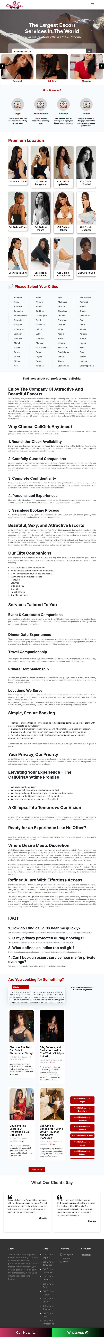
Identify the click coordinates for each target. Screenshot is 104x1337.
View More (37, 1169)
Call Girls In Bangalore (40, 183)
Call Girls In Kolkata (63, 228)
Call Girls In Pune (17, 227)
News (22, 1059)
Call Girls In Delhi (18, 272)
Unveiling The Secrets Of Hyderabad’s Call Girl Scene (20, 1130)
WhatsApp (76, 1332)
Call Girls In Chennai (86, 228)
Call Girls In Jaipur (18, 181)
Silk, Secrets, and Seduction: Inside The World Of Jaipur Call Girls (52, 1052)
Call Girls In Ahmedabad (40, 274)
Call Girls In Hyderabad (63, 183)
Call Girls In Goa (86, 272)
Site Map (86, 1254)
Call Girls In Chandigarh (63, 274)
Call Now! (24, 1332)
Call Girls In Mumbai (86, 183)
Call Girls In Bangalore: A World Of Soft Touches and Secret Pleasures (51, 1131)
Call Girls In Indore (40, 228)
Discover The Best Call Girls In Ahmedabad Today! (21, 1050)
